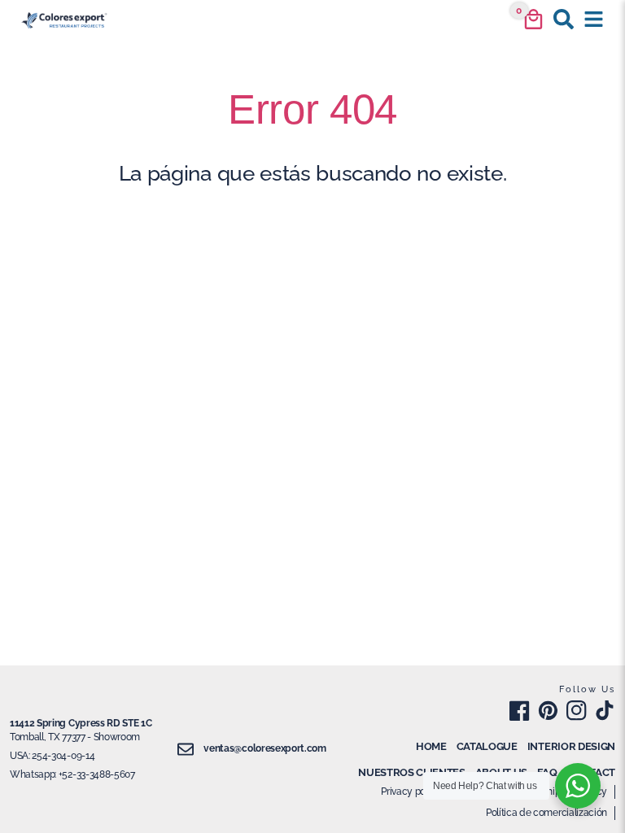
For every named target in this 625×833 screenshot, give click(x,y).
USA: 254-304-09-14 (52, 755)
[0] (533, 19)
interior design (571, 746)
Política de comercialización (546, 812)
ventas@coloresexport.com (264, 748)
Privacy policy (411, 791)
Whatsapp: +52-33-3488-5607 (72, 774)
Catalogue (487, 746)
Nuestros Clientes (411, 772)
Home (431, 746)
